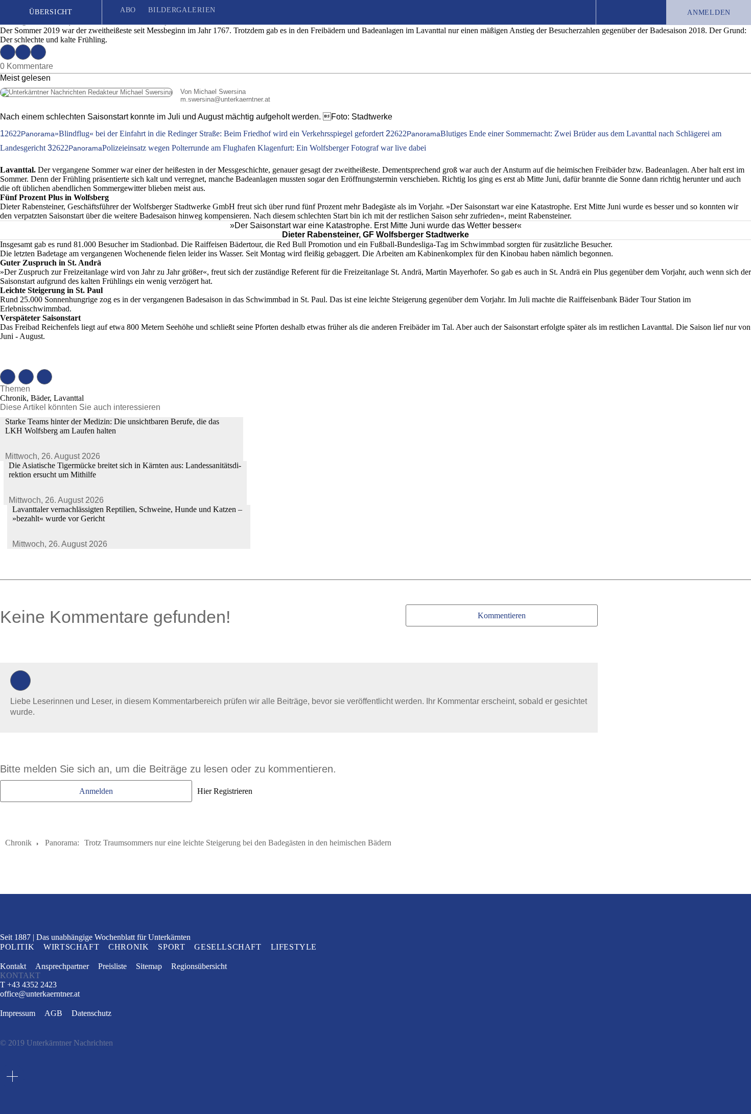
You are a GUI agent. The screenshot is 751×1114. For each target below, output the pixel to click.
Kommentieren (502, 615)
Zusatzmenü (12, 1076)
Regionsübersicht (199, 966)
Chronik (18, 842)
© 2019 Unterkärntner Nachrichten (56, 1042)
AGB (53, 1013)
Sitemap (149, 966)
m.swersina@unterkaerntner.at (135, 99)
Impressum (17, 1013)
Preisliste (112, 966)
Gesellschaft (227, 946)
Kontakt (13, 966)
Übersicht (50, 12)
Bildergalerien (182, 10)
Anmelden (709, 12)
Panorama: (62, 842)
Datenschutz (91, 1013)
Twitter (23, 52)
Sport (171, 946)
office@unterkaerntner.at (40, 994)
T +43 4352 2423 (28, 984)
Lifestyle (294, 946)
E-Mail (38, 52)
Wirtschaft (71, 946)
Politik (17, 946)
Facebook (7, 52)
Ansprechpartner (62, 966)
